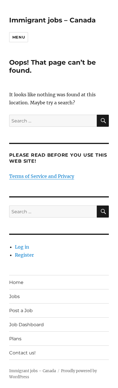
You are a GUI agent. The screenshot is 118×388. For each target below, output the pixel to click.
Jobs (14, 296)
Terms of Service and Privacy (41, 176)
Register (24, 255)
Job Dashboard (26, 324)
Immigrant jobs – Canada (52, 20)
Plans (15, 338)
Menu (18, 37)
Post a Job (21, 310)
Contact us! (22, 353)
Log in (22, 247)
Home (16, 282)
